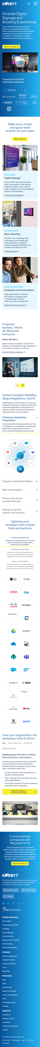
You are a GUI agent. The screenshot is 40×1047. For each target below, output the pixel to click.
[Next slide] (23, 385)
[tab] (20, 424)
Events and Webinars (10, 995)
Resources (7, 976)
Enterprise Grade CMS (10, 925)
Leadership (6, 1022)
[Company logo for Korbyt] (9, 4)
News (4, 984)
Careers (5, 1030)
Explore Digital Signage (13, 195)
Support (10, 896)
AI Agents (5, 929)
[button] (20, 62)
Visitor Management (9, 947)
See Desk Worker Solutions (12, 352)
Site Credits (5, 1043)
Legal (23, 1040)
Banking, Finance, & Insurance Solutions (19, 792)
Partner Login (30, 890)
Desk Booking (7, 944)
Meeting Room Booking (10, 940)
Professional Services (10, 1026)
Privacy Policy (6, 1040)
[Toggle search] (28, 4)
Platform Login (12, 890)
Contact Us (6, 1015)
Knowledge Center (8, 1002)
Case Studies (7, 987)
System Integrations (9, 956)
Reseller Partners (8, 960)
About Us (6, 1011)
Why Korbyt (18, 139)
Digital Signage (7, 933)
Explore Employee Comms (14, 305)
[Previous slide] (17, 385)
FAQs (4, 999)
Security (5, 1006)
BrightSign (6, 971)
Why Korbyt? (6, 921)
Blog (4, 980)
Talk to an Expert (10, 47)
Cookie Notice (16, 1040)
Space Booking (7, 936)
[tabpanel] (20, 456)
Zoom (4, 967)
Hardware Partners (9, 964)
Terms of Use (30, 1040)
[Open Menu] (35, 3)
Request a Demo (19, 863)
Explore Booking (10, 251)
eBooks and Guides (9, 991)
